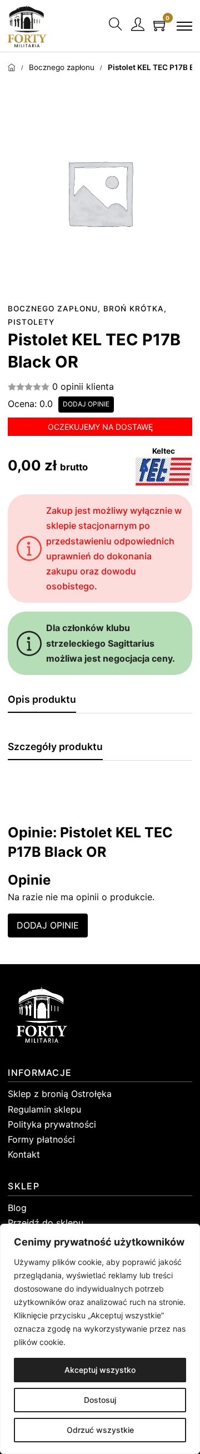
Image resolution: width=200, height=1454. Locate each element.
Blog (17, 1207)
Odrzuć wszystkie (100, 1430)
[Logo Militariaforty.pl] (27, 25)
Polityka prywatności (52, 1124)
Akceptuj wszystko (100, 1369)
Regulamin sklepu (44, 1109)
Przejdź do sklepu (45, 1222)
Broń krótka (133, 308)
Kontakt (24, 1154)
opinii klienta (83, 386)
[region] (100, 1339)
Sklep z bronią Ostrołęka (60, 1093)
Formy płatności (41, 1139)
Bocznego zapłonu (61, 67)
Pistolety (31, 321)
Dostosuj (100, 1400)
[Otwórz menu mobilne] (184, 26)
